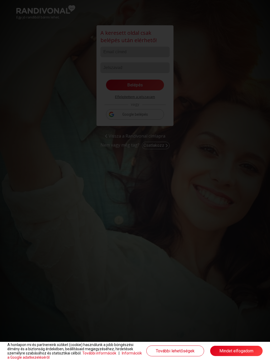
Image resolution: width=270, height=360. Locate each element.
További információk (99, 353)
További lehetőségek (175, 350)
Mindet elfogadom (236, 350)
